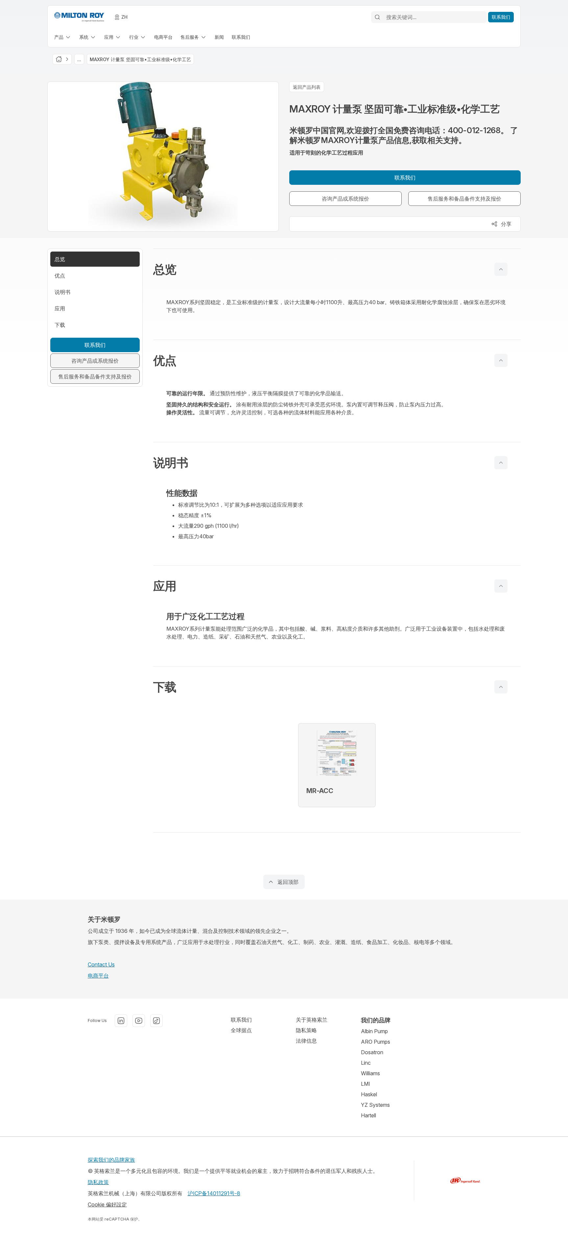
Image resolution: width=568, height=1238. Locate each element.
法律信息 (306, 1040)
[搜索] (377, 17)
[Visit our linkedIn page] (121, 1020)
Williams (370, 1073)
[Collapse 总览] (501, 269)
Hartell (368, 1115)
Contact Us (101, 964)
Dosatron (372, 1052)
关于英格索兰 (311, 1019)
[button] (337, 269)
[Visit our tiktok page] (156, 1020)
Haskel (369, 1094)
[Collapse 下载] (501, 686)
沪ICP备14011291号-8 (214, 1193)
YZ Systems (375, 1105)
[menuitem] (62, 37)
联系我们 (241, 1019)
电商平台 (98, 975)
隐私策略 (306, 1030)
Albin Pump (374, 1031)
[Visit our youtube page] (138, 1020)
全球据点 (241, 1030)
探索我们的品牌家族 (111, 1159)
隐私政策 (98, 1182)
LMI (365, 1083)
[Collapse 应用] (501, 586)
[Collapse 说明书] (501, 462)
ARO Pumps (375, 1041)
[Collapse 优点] (501, 360)
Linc (366, 1062)
